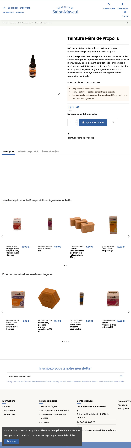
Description (8, 151)
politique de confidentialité (61, 435)
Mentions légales (50, 406)
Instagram (123, 408)
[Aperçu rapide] (30, 215)
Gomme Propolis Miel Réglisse (12, 326)
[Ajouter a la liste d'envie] (113, 122)
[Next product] (127, 23)
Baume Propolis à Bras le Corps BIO (109, 324)
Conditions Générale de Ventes (53, 416)
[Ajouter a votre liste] (30, 211)
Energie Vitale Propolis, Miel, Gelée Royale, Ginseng (12, 251)
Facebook (123, 405)
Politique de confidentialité (55, 410)
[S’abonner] (121, 376)
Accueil (7, 406)
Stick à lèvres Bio (44, 249)
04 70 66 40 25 (87, 422)
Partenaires (9, 410)
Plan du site (9, 414)
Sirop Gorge (107, 250)
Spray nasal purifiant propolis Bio (75, 326)
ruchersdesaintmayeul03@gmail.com (96, 430)
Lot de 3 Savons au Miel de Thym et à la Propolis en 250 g (77, 252)
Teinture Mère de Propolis (81, 137)
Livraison (45, 422)
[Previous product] (126, 23)
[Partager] (68, 133)
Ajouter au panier (95, 122)
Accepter (11, 441)
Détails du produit (28, 151)
